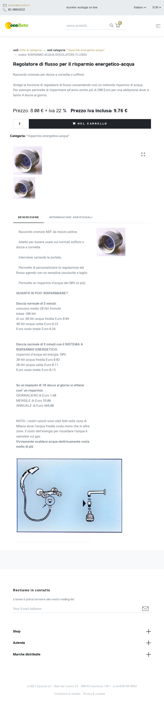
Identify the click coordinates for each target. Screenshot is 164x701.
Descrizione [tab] (28, 217)
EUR (155, 7)
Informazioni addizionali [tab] (71, 217)
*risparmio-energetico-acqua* (86, 50)
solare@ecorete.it (19, 5)
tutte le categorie (31, 50)
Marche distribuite (26, 654)
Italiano (138, 7)
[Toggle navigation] (158, 25)
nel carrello (92, 123)
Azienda (19, 642)
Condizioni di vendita (67, 694)
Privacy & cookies (94, 694)
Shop (16, 631)
